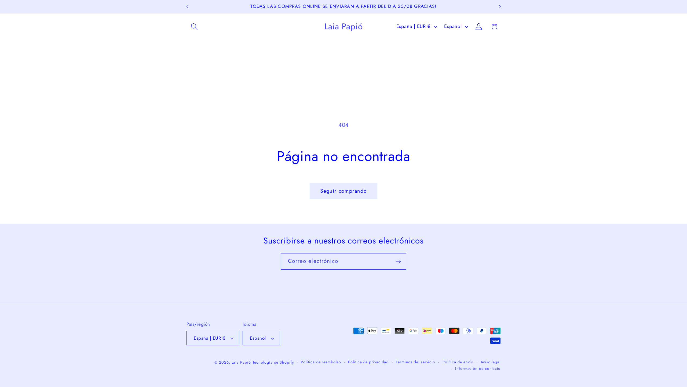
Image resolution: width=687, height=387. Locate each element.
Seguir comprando (343, 191)
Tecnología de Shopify (273, 362)
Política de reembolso (321, 362)
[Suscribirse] (398, 261)
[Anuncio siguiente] (500, 6)
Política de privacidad (368, 362)
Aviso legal (490, 362)
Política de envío (458, 362)
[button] (194, 26)
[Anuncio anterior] (187, 6)
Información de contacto (477, 368)
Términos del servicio (415, 362)
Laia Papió (241, 362)
